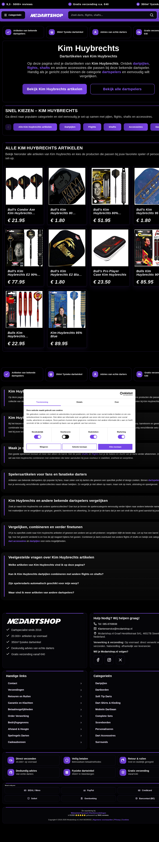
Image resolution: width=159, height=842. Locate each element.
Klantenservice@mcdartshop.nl (115, 628)
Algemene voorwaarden (103, 820)
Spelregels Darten (18, 735)
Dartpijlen (70, 127)
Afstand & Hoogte (18, 729)
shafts (85, 454)
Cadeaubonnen (17, 742)
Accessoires (136, 127)
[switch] (65, 437)
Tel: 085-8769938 (107, 624)
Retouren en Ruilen (19, 696)
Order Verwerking (18, 716)
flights (95, 454)
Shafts (112, 127)
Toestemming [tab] (42, 402)
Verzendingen (16, 689)
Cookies (125, 820)
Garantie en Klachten (20, 702)
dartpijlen (35, 541)
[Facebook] (98, 659)
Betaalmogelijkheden (20, 709)
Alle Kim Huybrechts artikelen (35, 127)
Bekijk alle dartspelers (122, 89)
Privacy (117, 820)
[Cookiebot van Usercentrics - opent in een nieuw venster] (122, 394)
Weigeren (44, 447)
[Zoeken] (153, 15)
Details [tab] (80, 402)
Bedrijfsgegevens (18, 722)
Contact (12, 683)
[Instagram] (109, 659)
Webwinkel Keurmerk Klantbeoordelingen (88, 813)
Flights (92, 127)
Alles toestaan (115, 447)
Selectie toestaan (79, 447)
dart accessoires (17, 541)
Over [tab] (117, 402)
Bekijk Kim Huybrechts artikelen (54, 89)
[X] (120, 659)
